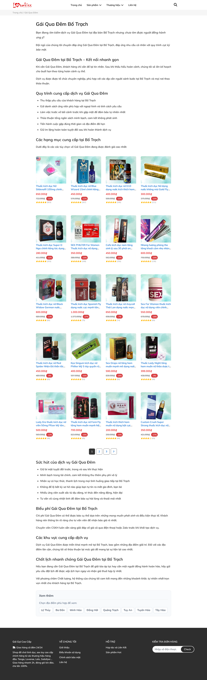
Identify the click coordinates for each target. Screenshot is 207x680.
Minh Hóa (76, 610)
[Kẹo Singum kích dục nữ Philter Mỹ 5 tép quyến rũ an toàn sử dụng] (86, 345)
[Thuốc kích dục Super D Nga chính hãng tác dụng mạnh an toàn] (51, 227)
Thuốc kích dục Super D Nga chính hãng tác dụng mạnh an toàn (50, 248)
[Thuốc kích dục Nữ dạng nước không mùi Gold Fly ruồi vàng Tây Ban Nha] (156, 168)
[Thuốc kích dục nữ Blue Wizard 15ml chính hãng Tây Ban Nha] (86, 168)
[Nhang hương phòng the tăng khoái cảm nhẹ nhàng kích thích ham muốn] (156, 227)
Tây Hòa (160, 610)
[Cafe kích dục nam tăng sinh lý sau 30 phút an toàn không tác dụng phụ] (121, 227)
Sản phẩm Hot (113, 652)
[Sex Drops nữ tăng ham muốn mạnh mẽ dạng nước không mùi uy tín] (121, 345)
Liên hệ (63, 662)
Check (187, 649)
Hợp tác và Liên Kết (116, 647)
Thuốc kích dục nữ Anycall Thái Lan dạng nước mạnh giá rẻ (120, 307)
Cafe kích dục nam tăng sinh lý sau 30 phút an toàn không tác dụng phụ (120, 248)
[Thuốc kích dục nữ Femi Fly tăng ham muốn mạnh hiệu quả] (86, 404)
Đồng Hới (92, 610)
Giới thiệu (64, 647)
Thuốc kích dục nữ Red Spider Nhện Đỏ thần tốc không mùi (49, 366)
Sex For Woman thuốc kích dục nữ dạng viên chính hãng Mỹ (156, 307)
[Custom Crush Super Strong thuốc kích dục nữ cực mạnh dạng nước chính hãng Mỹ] (156, 404)
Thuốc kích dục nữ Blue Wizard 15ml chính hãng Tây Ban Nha (84, 189)
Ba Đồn (60, 610)
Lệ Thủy (45, 610)
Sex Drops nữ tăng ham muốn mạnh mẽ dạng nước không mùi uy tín (120, 366)
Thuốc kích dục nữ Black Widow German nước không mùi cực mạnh (49, 307)
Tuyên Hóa (143, 610)
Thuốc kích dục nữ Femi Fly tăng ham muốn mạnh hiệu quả (86, 425)
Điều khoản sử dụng (69, 652)
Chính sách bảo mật (69, 657)
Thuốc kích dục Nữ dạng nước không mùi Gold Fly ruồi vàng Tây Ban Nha (154, 189)
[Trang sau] (114, 451)
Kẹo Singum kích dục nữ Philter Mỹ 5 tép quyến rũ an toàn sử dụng (85, 366)
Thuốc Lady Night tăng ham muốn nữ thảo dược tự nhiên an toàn (156, 366)
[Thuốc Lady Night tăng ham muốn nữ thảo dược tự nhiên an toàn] (156, 345)
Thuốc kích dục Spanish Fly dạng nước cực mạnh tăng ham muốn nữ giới (86, 307)
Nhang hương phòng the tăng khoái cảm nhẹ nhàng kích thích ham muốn (156, 248)
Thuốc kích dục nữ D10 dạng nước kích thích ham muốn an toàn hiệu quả (120, 189)
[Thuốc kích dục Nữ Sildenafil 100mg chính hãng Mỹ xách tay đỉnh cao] (51, 168)
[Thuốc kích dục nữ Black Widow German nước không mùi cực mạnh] (51, 286)
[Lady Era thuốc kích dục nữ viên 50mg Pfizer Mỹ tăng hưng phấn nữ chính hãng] (51, 404)
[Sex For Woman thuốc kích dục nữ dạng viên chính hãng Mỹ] (156, 286)
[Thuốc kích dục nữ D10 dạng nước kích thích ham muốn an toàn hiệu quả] (121, 168)
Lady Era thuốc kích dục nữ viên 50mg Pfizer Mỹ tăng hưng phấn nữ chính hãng (51, 425)
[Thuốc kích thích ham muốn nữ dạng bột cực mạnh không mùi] (121, 404)
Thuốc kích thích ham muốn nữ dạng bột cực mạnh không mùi (118, 425)
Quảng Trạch (111, 610)
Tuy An (128, 610)
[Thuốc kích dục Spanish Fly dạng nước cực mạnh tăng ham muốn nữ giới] (86, 286)
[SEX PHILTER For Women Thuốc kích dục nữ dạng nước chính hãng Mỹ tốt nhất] (86, 227)
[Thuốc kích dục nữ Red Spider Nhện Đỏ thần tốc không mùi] (51, 345)
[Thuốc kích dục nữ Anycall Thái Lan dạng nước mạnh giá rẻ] (121, 286)
